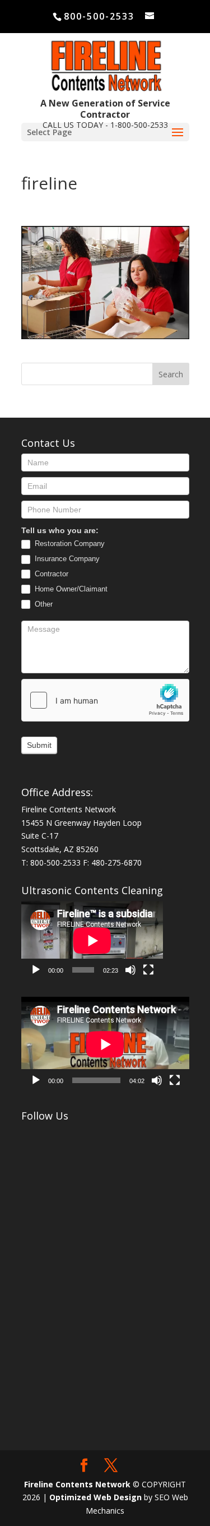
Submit (39, 745)
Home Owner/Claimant (70, 589)
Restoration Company (68, 543)
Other (42, 604)
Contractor (50, 574)
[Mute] (130, 969)
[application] (92, 941)
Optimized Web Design (95, 1497)
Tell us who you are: (60, 530)
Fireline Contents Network (77, 1484)
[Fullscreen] (148, 969)
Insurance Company (66, 558)
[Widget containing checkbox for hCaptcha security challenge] (105, 700)
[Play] (35, 969)
